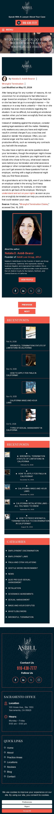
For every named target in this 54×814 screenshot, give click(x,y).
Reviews (11, 767)
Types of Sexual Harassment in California (24, 429)
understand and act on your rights (18, 193)
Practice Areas (14, 757)
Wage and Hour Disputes (21, 605)
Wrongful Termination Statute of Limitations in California (26, 346)
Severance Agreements (20, 594)
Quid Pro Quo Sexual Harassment (19, 581)
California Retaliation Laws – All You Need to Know (31, 504)
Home (10, 747)
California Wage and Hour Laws (21, 401)
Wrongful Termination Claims (34, 204)
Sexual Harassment (19, 600)
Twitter (31, 291)
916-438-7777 (30, 22)
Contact (11, 776)
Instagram (39, 291)
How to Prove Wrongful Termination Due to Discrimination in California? (30, 521)
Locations (12, 762)
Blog (9, 771)
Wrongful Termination (12, 83)
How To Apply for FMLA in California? (21, 374)
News (11, 574)
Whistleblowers (17, 611)
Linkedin (23, 291)
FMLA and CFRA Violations (22, 562)
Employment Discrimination (23, 551)
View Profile (27, 280)
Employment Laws (18, 556)
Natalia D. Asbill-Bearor (23, 78)
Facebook (15, 291)
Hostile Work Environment (23, 568)
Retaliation (14, 588)
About (10, 752)
